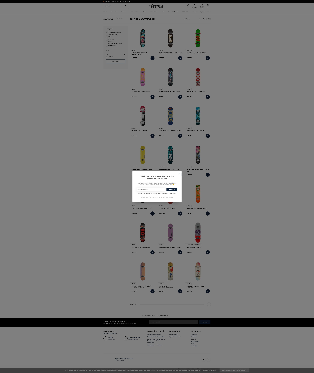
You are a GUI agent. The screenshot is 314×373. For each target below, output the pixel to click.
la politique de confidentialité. (169, 193)
